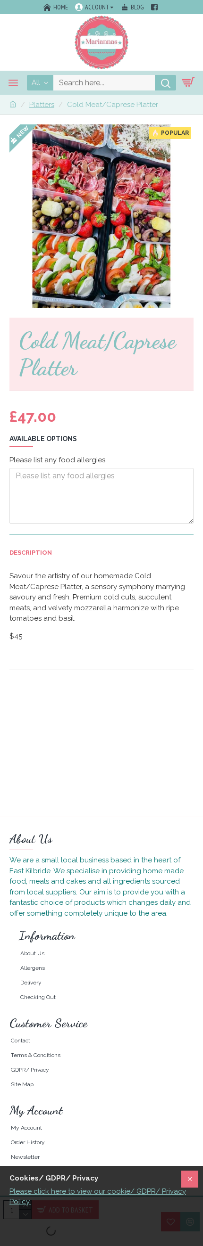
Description (30, 552)
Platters (41, 104)
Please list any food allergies (57, 460)
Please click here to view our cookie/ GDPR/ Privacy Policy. (97, 1196)
